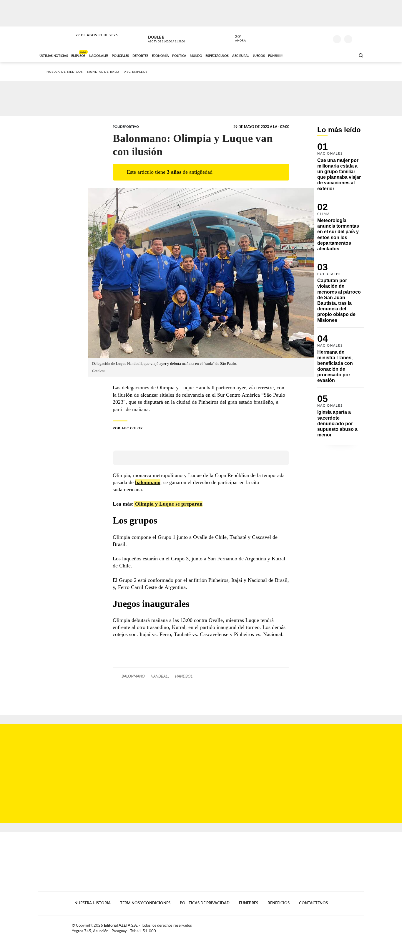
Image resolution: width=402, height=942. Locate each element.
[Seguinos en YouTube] (316, 38)
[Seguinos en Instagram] (324, 38)
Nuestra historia (92, 903)
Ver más (340, 169)
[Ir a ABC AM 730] (319, 55)
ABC (56, 38)
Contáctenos (313, 903)
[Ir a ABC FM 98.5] (343, 55)
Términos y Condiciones (145, 903)
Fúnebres (248, 903)
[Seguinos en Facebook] (298, 38)
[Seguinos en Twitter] (307, 38)
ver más (237, 38)
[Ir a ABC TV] (303, 55)
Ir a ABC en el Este (91, 40)
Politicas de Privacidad (205, 903)
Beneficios (279, 903)
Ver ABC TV (177, 38)
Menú (359, 38)
